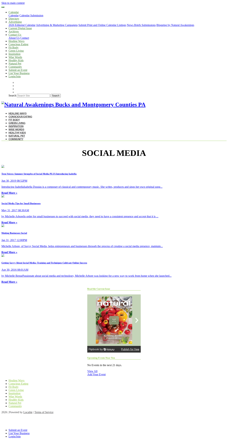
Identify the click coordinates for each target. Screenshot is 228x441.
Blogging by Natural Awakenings (175, 25)
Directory (14, 18)
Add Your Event (96, 374)
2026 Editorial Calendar (22, 25)
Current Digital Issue (20, 28)
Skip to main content (13, 2)
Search (12, 95)
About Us (14, 37)
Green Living (16, 50)
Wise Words (15, 57)
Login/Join (15, 76)
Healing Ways (16, 41)
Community (15, 66)
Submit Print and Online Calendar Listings (102, 25)
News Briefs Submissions (141, 25)
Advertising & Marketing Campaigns (57, 25)
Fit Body (14, 47)
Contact (24, 37)
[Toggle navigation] (2, 7)
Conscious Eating (18, 44)
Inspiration (14, 53)
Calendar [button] (14, 12)
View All (92, 371)
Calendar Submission (31, 15)
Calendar (14, 15)
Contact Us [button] (15, 34)
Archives (14, 31)
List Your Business (19, 73)
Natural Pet (15, 63)
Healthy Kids (16, 60)
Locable (27, 412)
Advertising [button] (15, 21)
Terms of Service (43, 412)
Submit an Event (18, 70)
